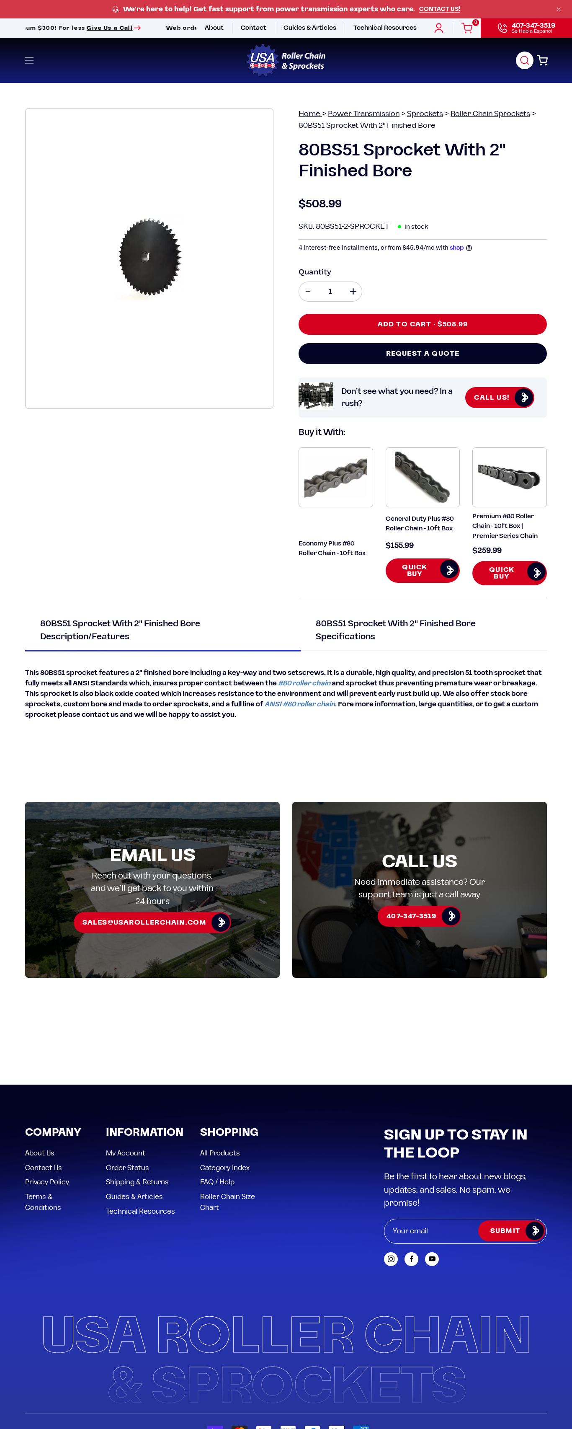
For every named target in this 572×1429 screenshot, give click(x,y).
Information (144, 1133)
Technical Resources (140, 1211)
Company (53, 1133)
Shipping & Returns (137, 1182)
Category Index (225, 1168)
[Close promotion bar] (558, 9)
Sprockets (425, 114)
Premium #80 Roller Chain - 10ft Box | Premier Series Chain (505, 526)
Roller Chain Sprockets (490, 114)
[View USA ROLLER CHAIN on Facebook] (411, 1259)
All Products (220, 1153)
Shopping (229, 1133)
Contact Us (43, 1168)
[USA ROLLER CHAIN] (286, 60)
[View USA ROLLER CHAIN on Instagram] (391, 1259)
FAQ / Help (217, 1182)
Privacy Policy (47, 1182)
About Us (39, 1153)
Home (310, 114)
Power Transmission (363, 114)
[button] (524, 60)
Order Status (127, 1168)
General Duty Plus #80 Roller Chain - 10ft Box (420, 523)
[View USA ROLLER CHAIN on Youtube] (432, 1259)
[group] (286, 9)
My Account (125, 1153)
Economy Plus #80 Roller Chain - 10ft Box (332, 548)
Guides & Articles (134, 1196)
